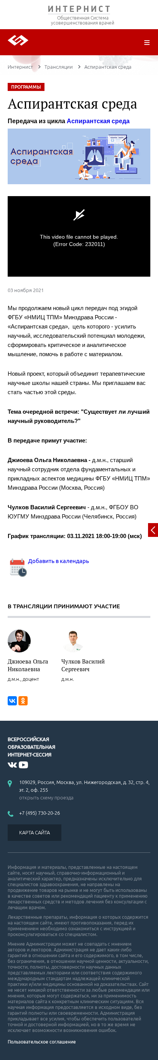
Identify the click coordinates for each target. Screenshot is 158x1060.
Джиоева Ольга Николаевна (28, 665)
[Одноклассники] (23, 700)
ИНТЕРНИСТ (79, 10)
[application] (79, 236)
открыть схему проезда (46, 797)
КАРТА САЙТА (34, 832)
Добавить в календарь (58, 561)
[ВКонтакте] (12, 700)
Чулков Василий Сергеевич (83, 665)
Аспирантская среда (98, 121)
